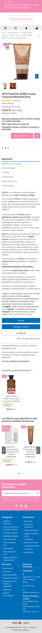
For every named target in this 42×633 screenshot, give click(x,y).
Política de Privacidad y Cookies (20, 314)
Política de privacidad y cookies (28, 339)
